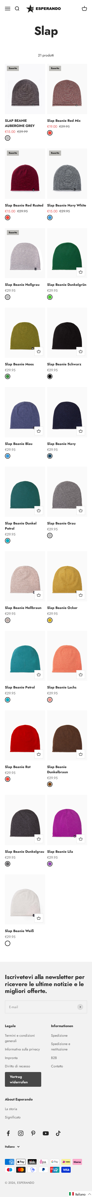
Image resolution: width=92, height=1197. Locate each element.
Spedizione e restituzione (60, 1046)
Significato (13, 1117)
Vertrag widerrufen (19, 1079)
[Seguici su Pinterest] (33, 1133)
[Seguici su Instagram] (20, 1133)
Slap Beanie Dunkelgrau (24, 851)
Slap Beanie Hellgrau (22, 284)
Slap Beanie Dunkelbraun (57, 769)
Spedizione (59, 1035)
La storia (11, 1108)
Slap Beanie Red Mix (63, 120)
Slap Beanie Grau (61, 523)
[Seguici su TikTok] (58, 1133)
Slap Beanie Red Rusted (24, 205)
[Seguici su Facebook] (8, 1133)
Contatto (57, 1066)
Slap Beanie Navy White (66, 205)
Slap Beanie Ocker (62, 607)
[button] (80, 1194)
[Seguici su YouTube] (45, 1133)
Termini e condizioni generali (20, 1038)
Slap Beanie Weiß (19, 930)
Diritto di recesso (17, 1066)
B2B (54, 1057)
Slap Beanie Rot (17, 766)
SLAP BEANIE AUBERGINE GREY (20, 123)
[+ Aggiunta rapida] (80, 271)
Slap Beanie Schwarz (64, 364)
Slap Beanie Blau (18, 443)
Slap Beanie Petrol (20, 687)
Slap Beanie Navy (61, 443)
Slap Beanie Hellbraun (23, 607)
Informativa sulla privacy (22, 1049)
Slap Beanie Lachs (61, 687)
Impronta (11, 1057)
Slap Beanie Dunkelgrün (66, 284)
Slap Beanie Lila (60, 851)
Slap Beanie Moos (19, 364)
